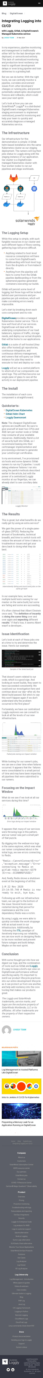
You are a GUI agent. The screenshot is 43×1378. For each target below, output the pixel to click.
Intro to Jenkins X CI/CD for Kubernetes (20, 1097)
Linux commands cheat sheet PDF (21, 1326)
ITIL (19, 930)
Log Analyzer (22, 1261)
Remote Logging (21, 1315)
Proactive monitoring (21, 1204)
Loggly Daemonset (16, 417)
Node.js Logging (21, 1236)
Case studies (21, 1290)
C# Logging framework (21, 1308)
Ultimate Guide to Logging (21, 1293)
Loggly (5, 368)
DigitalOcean (16, 13)
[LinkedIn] (13, 1370)
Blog (4, 13)
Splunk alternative (21, 1233)
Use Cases (21, 1258)
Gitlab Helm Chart (15, 413)
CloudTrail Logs (21, 1322)
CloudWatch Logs (21, 1319)
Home (13, 1141)
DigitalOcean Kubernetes (19, 410)
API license (32, 1367)
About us (21, 1157)
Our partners (21, 1172)
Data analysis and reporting (21, 1211)
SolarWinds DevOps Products (21, 1251)
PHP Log (21, 1301)
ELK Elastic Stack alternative (21, 1243)
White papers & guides (21, 1283)
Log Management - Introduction (21, 1279)
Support (22, 1344)
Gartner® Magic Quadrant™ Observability (21, 1186)
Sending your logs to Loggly (21, 1340)
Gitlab (5, 344)
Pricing (21, 1200)
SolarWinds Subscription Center (21, 1165)
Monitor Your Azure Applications (21, 1247)
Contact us (21, 1179)
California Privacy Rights (32, 1363)
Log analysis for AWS (22, 1225)
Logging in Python (21, 1311)
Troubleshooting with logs (21, 1207)
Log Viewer (21, 1265)
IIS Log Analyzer (22, 1269)
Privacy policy (31, 1361)
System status (21, 1347)
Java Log (21, 1304)
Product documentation (21, 1336)
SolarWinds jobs (21, 1175)
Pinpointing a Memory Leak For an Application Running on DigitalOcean (19, 1123)
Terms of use (28, 1365)
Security (21, 1218)
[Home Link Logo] (9, 3)
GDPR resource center (21, 1168)
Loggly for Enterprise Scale (21, 1222)
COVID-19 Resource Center (21, 1183)
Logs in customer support (21, 1229)
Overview (21, 1197)
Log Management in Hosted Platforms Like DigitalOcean (20, 1071)
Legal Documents (32, 1359)
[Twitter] (8, 1370)
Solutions (21, 1254)
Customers (21, 1161)
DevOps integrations (21, 1215)
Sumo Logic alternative (21, 1240)
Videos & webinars (21, 1286)
